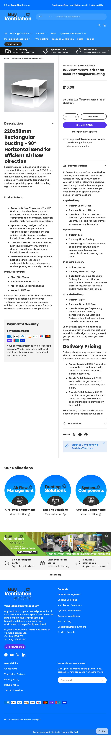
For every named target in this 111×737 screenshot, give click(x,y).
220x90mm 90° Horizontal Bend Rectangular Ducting (28, 58)
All (5, 33)
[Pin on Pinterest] (86, 435)
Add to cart (93, 116)
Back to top (55, 574)
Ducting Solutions (55, 510)
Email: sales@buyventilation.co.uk (69, 5)
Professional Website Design (47, 732)
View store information (78, 146)
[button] (105, 26)
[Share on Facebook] (80, 435)
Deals (80, 39)
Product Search (66, 632)
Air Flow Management (20, 510)
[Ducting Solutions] (55, 490)
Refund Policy (11, 684)
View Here (87, 448)
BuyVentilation (70, 65)
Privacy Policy (11, 679)
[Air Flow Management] (19, 490)
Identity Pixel (72, 732)
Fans (53, 33)
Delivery (85, 99)
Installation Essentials (70, 605)
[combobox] (71, 17)
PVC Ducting (41, 39)
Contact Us (97, 5)
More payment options (84, 131)
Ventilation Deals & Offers (72, 626)
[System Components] (91, 490)
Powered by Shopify (32, 719)
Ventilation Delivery (14, 674)
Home (6, 58)
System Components (91, 510)
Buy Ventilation (17, 719)
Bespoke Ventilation (63, 39)
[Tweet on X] (74, 435)
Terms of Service (13, 690)
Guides (90, 39)
